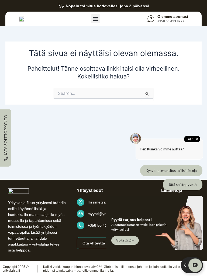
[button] (95, 18)
